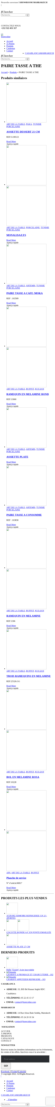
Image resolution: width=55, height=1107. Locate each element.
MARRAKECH (47, 53)
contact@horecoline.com (25, 1002)
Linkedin (22, 1071)
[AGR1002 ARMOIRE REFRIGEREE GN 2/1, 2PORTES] (30, 909)
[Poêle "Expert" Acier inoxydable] (30, 963)
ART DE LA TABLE (15, 124)
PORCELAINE (33, 227)
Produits (9, 46)
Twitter (14, 1071)
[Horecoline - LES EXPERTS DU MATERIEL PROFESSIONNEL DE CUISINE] (6, 37)
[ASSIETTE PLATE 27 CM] (30, 940)
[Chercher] (27, 15)
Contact (9, 51)
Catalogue (10, 48)
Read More (11, 141)
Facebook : (6, 1071)
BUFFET (30, 389)
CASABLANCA (32, 53)
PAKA (29, 124)
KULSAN (39, 389)
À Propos (10, 43)
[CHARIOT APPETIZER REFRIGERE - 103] (30, 977)
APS (8, 873)
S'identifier (12, 1099)
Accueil (9, 41)
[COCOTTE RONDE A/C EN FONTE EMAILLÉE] (30, 925)
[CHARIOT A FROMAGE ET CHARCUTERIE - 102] (30, 972)
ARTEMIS (30, 285)
